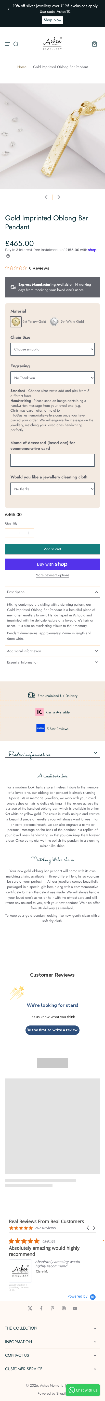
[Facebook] (41, 1308)
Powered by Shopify (52, 1393)
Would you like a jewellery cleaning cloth (48, 477)
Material (18, 311)
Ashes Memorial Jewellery (59, 1385)
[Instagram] (63, 1308)
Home (22, 66)
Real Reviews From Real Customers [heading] (46, 1221)
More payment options (52, 575)
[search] (15, 44)
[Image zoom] (52, 136)
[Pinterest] (52, 1308)
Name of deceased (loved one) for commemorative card (42, 445)
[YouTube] (75, 1308)
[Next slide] (59, 197)
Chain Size (20, 337)
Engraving (20, 366)
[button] (52, 549)
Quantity (11, 523)
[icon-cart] (94, 44)
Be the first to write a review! (52, 1030)
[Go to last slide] (46, 197)
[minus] (10, 533)
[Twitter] (30, 1308)
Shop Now (52, 20)
